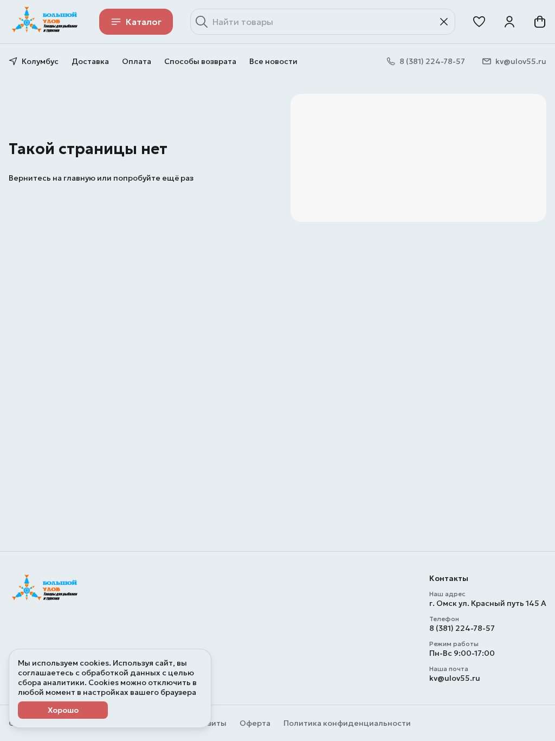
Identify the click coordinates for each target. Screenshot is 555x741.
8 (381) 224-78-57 (462, 628)
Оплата (136, 61)
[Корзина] (539, 21)
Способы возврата (200, 61)
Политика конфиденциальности (347, 723)
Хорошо (63, 710)
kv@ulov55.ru (454, 678)
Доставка (90, 61)
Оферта (255, 723)
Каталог (144, 21)
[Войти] (509, 21)
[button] (479, 21)
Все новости (273, 61)
